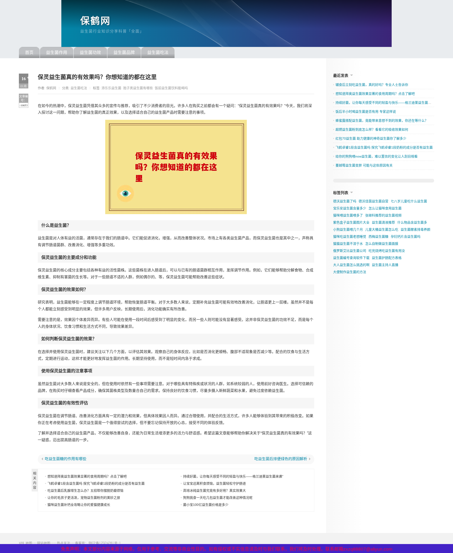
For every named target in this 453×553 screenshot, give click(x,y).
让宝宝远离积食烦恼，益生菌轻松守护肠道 (214, 483)
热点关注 (63, 543)
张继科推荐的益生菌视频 (383, 215)
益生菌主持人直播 (385, 265)
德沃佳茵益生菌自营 (373, 201)
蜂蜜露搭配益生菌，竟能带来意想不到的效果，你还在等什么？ (382, 120)
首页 (29, 52)
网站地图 (43, 543)
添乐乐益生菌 (111, 88)
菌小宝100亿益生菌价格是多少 (205, 505)
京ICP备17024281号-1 (104, 543)
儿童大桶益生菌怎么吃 (381, 229)
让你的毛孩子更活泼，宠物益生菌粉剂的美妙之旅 (83, 497)
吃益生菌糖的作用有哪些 (65, 459)
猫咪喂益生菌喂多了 (348, 215)
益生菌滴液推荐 (383, 222)
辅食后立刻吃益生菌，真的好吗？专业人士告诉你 (372, 85)
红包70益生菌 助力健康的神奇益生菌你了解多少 (371, 138)
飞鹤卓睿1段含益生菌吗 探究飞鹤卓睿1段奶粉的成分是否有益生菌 (96, 483)
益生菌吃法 (157, 52)
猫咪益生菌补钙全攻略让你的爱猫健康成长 (78, 505)
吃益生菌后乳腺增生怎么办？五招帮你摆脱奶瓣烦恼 (85, 490)
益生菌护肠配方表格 (387, 258)
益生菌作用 (56, 52)
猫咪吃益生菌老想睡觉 (349, 236)
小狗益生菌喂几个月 (348, 229)
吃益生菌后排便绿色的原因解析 (280, 459)
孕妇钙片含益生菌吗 (405, 236)
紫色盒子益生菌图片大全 (351, 222)
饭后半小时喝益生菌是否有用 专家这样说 (366, 111)
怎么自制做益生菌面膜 (381, 243)
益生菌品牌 (124, 52)
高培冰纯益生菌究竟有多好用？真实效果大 (214, 490)
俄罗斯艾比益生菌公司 (349, 251)
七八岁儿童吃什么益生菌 (409, 201)
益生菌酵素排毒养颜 (415, 229)
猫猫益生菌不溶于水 (348, 243)
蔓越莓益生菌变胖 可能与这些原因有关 (364, 165)
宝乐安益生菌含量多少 (349, 208)
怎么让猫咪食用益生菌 (385, 208)
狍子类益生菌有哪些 (138, 88)
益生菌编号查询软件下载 (351, 258)
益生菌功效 (90, 52)
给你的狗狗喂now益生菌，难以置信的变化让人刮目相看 (377, 156)
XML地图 (25, 543)
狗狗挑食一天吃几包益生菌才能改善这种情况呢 (217, 497)
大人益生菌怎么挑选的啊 (351, 265)
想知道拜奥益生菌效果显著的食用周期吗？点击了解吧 (87, 476)
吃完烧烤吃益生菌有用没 (387, 251)
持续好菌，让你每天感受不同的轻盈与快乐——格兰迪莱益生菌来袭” (233, 476)
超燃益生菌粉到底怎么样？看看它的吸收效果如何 (372, 129)
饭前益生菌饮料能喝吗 (171, 88)
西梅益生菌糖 (378, 236)
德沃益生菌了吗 (344, 201)
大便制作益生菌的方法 (349, 272)
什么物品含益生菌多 (412, 222)
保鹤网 (95, 21)
